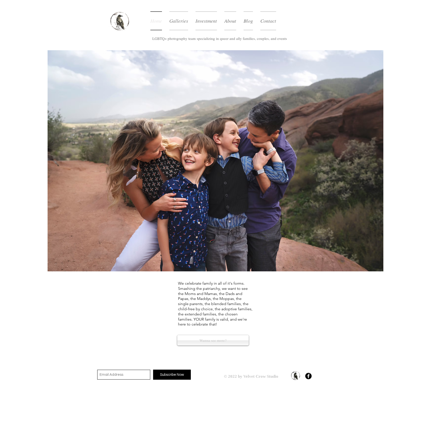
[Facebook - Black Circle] (308, 376)
